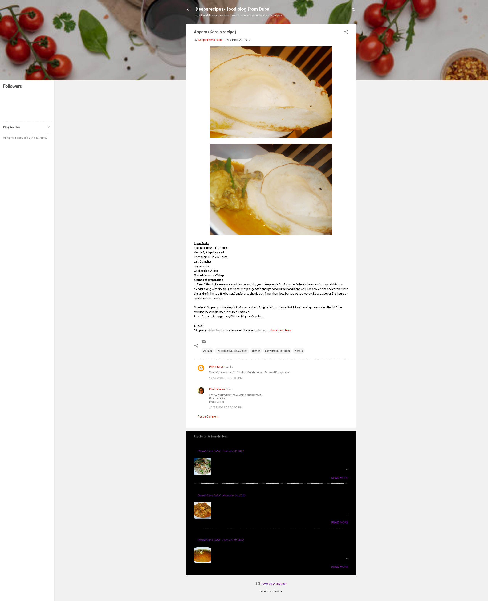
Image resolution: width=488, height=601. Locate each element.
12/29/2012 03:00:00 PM (226, 407)
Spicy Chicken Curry (210, 490)
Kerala (299, 350)
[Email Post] (203, 343)
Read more (339, 478)
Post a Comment (208, 416)
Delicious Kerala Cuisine (232, 350)
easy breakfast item (277, 350)
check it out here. (280, 330)
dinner (256, 350)
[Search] (353, 10)
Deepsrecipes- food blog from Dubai (232, 9)
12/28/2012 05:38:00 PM (226, 378)
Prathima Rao (217, 389)
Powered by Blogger (273, 583)
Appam (207, 350)
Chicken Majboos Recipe (213, 445)
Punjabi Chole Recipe (210, 534)
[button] (346, 32)
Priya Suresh (217, 366)
